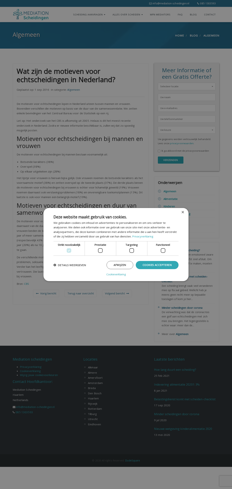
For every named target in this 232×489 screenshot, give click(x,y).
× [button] (182, 212)
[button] (69, 265)
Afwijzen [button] (120, 265)
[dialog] (116, 244)
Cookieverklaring (116, 274)
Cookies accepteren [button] (157, 265)
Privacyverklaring (142, 236)
